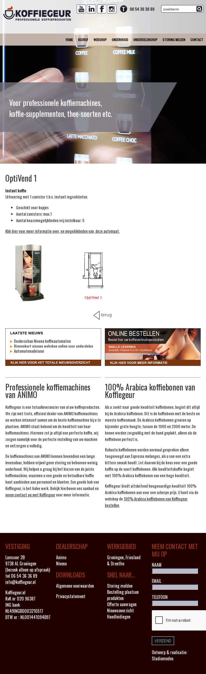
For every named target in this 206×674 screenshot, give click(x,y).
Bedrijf (83, 39)
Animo (61, 557)
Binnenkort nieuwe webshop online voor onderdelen (53, 346)
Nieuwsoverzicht (120, 610)
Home (69, 39)
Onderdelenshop (145, 39)
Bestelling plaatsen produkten (123, 595)
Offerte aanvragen (122, 604)
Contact (196, 39)
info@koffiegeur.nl (20, 582)
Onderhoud (120, 39)
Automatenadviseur (28, 351)
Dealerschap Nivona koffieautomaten (42, 341)
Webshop (100, 39)
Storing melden (174, 39)
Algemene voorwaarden (75, 586)
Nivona (61, 563)
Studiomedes (163, 658)
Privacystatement (70, 596)
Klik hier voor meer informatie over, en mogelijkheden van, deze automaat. (62, 231)
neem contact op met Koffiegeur (30, 495)
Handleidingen (118, 616)
